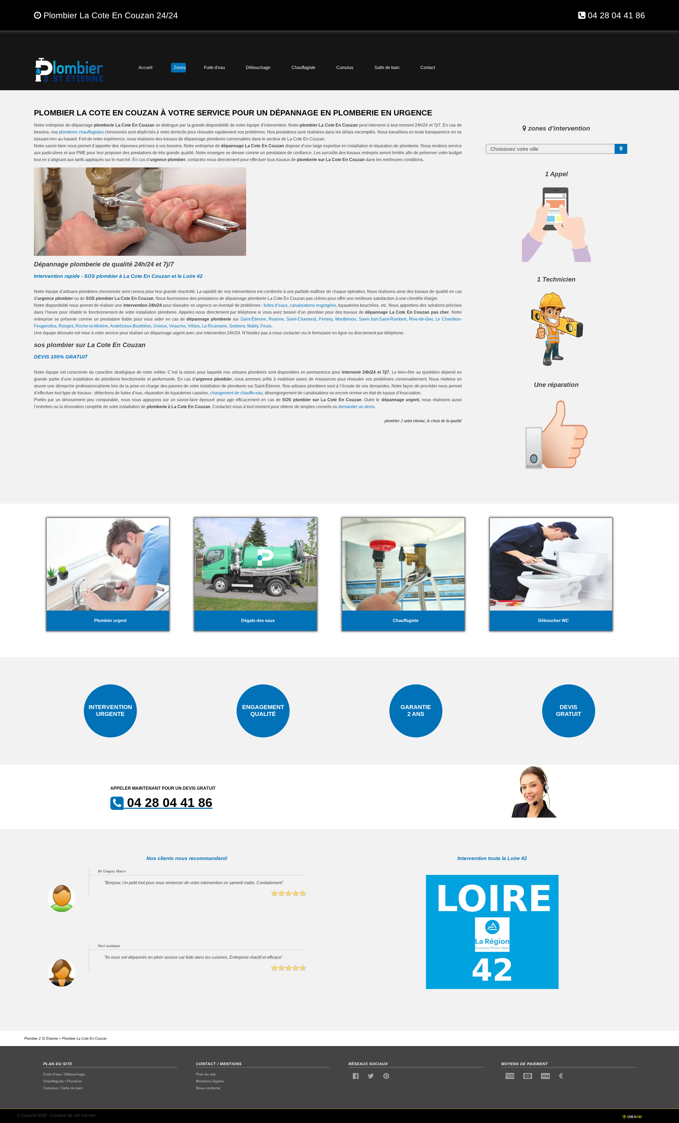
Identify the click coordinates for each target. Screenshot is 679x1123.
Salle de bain (72, 1088)
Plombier (74, 1081)
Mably (252, 326)
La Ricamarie (214, 326)
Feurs (265, 326)
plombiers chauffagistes (81, 132)
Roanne (276, 319)
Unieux (160, 326)
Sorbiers (237, 326)
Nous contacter (208, 1088)
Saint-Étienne (253, 319)
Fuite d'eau (52, 1074)
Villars (194, 326)
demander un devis (356, 406)
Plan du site (206, 1074)
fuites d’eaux (276, 305)
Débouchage (74, 1074)
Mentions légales (210, 1081)
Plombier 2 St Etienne (41, 1038)
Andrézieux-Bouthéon (130, 326)
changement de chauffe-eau (236, 393)
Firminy (326, 319)
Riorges (66, 326)
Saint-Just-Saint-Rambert (382, 319)
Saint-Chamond (301, 319)
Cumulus (50, 1088)
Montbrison (345, 319)
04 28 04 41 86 (616, 15)
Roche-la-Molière (92, 326)
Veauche (177, 326)
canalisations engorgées (313, 305)
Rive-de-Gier (421, 319)
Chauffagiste (53, 1081)
